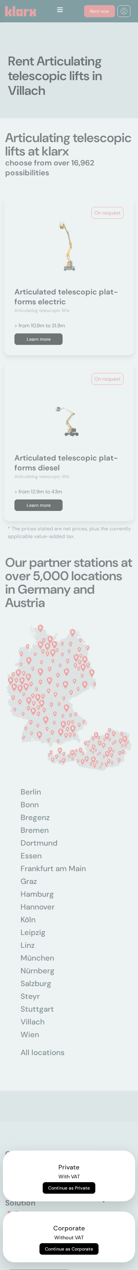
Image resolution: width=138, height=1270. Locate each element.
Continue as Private (69, 1188)
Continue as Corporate (69, 1249)
